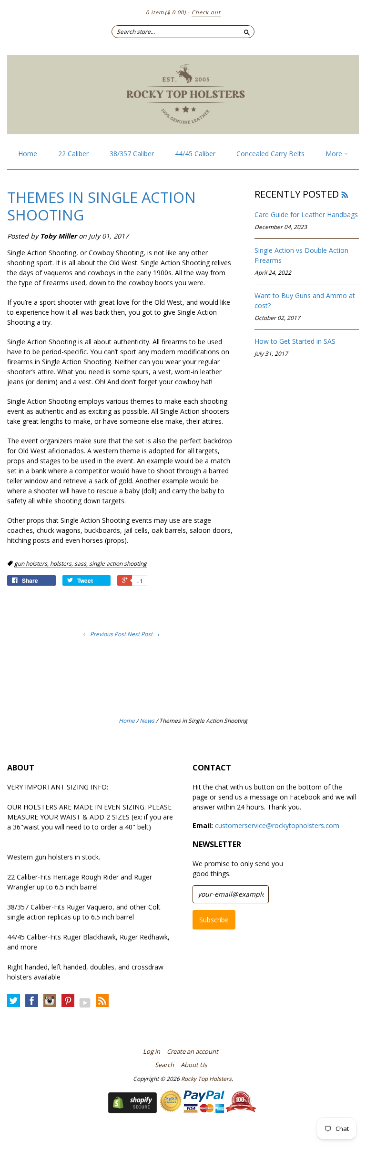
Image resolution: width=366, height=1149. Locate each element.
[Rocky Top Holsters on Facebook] (31, 1001)
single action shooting (118, 564)
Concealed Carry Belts (270, 153)
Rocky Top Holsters (206, 1079)
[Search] (247, 31)
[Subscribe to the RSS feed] (344, 194)
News (147, 721)
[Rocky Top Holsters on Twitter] (13, 1001)
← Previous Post (104, 634)
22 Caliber (73, 153)
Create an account (192, 1051)
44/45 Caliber (195, 153)
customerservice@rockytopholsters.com (277, 825)
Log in (151, 1051)
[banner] (183, 94)
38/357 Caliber (132, 153)
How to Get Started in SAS (295, 341)
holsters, (62, 564)
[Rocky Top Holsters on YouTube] (85, 1002)
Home (27, 153)
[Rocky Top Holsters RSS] (102, 1001)
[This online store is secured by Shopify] (132, 1110)
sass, (81, 564)
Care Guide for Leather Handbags (306, 214)
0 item (166, 12)
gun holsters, (32, 564)
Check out (206, 12)
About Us (194, 1064)
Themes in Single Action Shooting (101, 206)
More (334, 153)
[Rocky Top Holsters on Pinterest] (67, 1001)
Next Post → (143, 634)
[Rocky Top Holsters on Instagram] (49, 1001)
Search (164, 1064)
